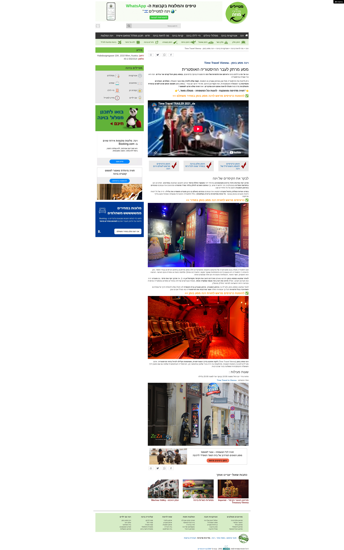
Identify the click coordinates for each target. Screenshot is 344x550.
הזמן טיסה (185, 42)
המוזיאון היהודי (190, 529)
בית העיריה (168, 527)
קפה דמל (150, 522)
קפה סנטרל (149, 525)
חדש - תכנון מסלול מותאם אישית (133, 35)
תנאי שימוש (231, 538)
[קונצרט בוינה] (119, 183)
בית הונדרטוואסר (189, 522)
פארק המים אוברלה (188, 520)
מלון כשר (220, 42)
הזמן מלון (236, 42)
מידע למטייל (109, 98)
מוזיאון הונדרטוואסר (236, 529)
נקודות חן (133, 90)
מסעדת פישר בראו (146, 529)
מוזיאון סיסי (239, 525)
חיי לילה (111, 90)
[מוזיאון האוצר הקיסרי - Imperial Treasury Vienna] (233, 489)
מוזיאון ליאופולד (237, 527)
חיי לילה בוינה (193, 35)
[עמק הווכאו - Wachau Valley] (163, 489)
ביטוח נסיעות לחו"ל (109, 42)
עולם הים (128, 522)
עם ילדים (133, 98)
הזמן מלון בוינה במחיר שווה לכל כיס (195, 165)
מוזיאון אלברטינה (237, 520)
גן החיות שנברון (212, 525)
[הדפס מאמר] (150, 55)
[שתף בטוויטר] (157, 55)
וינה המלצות (107, 35)
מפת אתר (221, 538)
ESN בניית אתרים (204, 549)
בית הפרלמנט (167, 529)
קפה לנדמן (149, 520)
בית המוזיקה (127, 525)
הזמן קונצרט (167, 42)
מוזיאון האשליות (125, 529)
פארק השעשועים (125, 527)
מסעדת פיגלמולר (147, 527)
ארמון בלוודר (168, 520)
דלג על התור (130, 42)
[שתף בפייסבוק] (171, 55)
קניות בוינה (177, 35)
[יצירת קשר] (98, 26)
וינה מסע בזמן (126, 520)
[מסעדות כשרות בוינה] (198, 489)
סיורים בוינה (149, 42)
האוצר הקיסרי (238, 522)
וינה (242, 35)
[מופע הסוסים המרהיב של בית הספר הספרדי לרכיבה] (198, 456)
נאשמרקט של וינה (188, 527)
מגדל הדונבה (213, 529)
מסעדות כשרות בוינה (203, 500)
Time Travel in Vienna (226, 380)
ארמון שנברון (167, 522)
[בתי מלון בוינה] (119, 149)
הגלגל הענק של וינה (211, 520)
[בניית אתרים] (226, 549)
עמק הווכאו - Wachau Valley (165, 500)
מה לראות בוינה (161, 35)
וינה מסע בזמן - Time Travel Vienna (199, 48)
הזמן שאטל (203, 42)
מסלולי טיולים (211, 35)
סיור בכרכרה (190, 525)
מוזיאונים (133, 83)
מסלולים (111, 75)
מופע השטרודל (212, 522)
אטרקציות (133, 75)
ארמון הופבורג (167, 525)
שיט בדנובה (213, 527)
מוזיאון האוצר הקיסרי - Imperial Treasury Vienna (233, 501)
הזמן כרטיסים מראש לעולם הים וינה (161, 166)
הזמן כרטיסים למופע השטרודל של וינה (230, 166)
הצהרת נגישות (190, 538)
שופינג (112, 83)
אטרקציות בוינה (229, 35)
